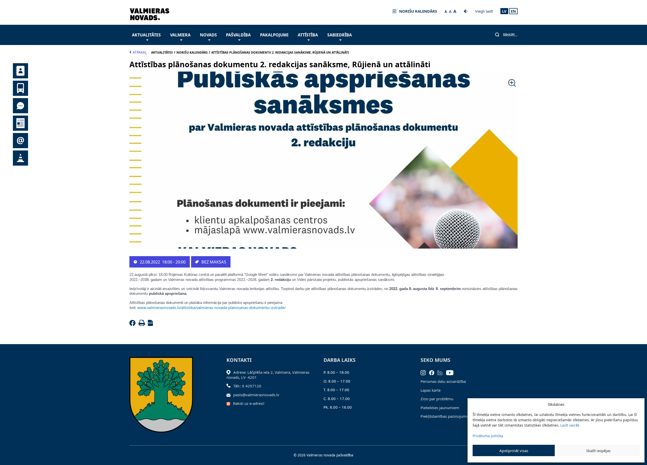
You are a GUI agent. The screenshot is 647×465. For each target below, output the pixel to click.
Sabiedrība (339, 35)
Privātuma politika (488, 435)
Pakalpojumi (274, 35)
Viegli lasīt (484, 11)
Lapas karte (431, 390)
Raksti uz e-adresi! (248, 403)
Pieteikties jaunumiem (440, 407)
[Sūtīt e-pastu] (229, 394)
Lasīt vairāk (569, 425)
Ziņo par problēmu (437, 398)
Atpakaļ (140, 52)
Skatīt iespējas (598, 450)
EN (513, 11)
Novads (208, 35)
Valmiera (180, 35)
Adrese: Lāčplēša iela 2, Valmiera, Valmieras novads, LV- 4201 (267, 375)
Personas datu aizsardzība (443, 381)
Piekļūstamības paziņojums (444, 416)
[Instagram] (425, 372)
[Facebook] (133, 324)
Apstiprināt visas (513, 450)
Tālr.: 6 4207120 (247, 385)
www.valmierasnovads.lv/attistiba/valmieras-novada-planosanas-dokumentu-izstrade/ (211, 307)
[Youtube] (451, 372)
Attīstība (308, 35)
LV (504, 11)
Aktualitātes (146, 35)
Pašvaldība (238, 35)
